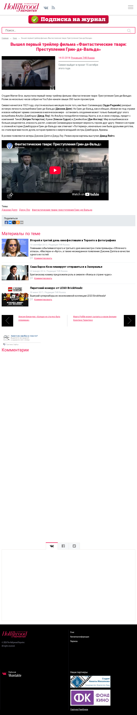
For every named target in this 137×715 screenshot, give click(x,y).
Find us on (15, 674)
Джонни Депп (9, 210)
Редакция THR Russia (83, 57)
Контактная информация (79, 637)
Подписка (74, 641)
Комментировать (43, 258)
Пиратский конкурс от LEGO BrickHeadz (56, 288)
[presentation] (52, 546)
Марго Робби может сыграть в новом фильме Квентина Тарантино (94, 318)
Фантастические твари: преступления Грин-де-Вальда (62, 210)
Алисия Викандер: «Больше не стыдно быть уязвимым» (39, 318)
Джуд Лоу (24, 210)
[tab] (52, 546)
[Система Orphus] (22, 345)
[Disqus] (68, 398)
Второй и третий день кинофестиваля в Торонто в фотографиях (73, 240)
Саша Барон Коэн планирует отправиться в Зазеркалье (66, 266)
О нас (72, 632)
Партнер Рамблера (79, 709)
